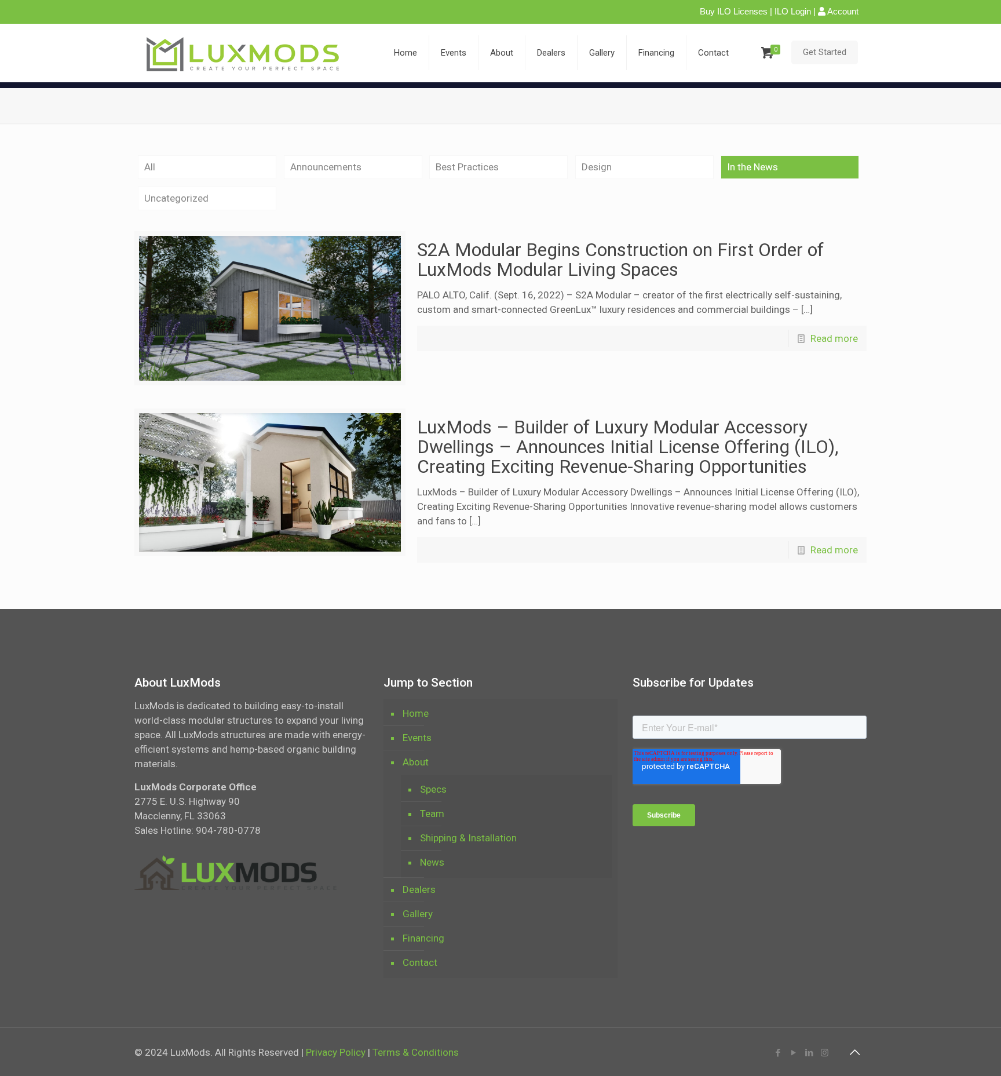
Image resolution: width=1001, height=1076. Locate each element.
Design (597, 167)
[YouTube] (793, 1053)
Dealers (419, 889)
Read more (834, 338)
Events (417, 737)
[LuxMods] (247, 53)
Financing (423, 938)
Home (416, 713)
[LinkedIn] (809, 1053)
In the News (752, 167)
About (416, 762)
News (432, 862)
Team (432, 813)
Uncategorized (176, 198)
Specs (433, 789)
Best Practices (467, 167)
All (149, 167)
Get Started (824, 52)
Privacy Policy (336, 1052)
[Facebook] (778, 1053)
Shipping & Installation (468, 838)
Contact (420, 962)
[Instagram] (825, 1053)
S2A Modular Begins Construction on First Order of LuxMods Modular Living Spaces (620, 259)
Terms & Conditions (415, 1052)
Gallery (418, 914)
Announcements (325, 167)
